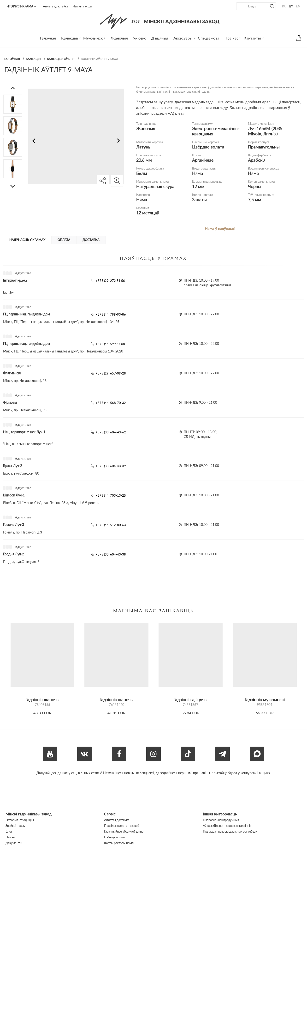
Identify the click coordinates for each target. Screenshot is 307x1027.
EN (298, 6)
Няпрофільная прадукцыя (221, 820)
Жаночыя (145, 128)
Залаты (199, 199)
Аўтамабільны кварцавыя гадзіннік (227, 826)
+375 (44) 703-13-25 (111, 495)
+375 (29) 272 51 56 (110, 281)
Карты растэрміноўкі (119, 843)
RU (284, 6)
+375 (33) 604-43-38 (111, 554)
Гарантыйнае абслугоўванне (123, 831)
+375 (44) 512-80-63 (111, 525)
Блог (9, 831)
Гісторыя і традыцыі (20, 820)
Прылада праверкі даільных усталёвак (230, 831)
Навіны (10, 837)
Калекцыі (33, 59)
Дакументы (14, 843)
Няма (197, 173)
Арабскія (257, 160)
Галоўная (12, 59)
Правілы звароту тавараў (121, 826)
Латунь (143, 146)
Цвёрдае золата (208, 146)
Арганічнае (203, 160)
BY (291, 6)
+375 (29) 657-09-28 (111, 373)
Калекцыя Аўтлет (61, 59)
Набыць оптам (114, 837)
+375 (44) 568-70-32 (111, 403)
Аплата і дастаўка (55, 6)
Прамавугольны (264, 146)
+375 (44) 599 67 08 (110, 344)
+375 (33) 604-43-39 (111, 466)
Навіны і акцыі (82, 6)
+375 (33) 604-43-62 (111, 432)
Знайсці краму (15, 826)
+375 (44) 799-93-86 (111, 314)
